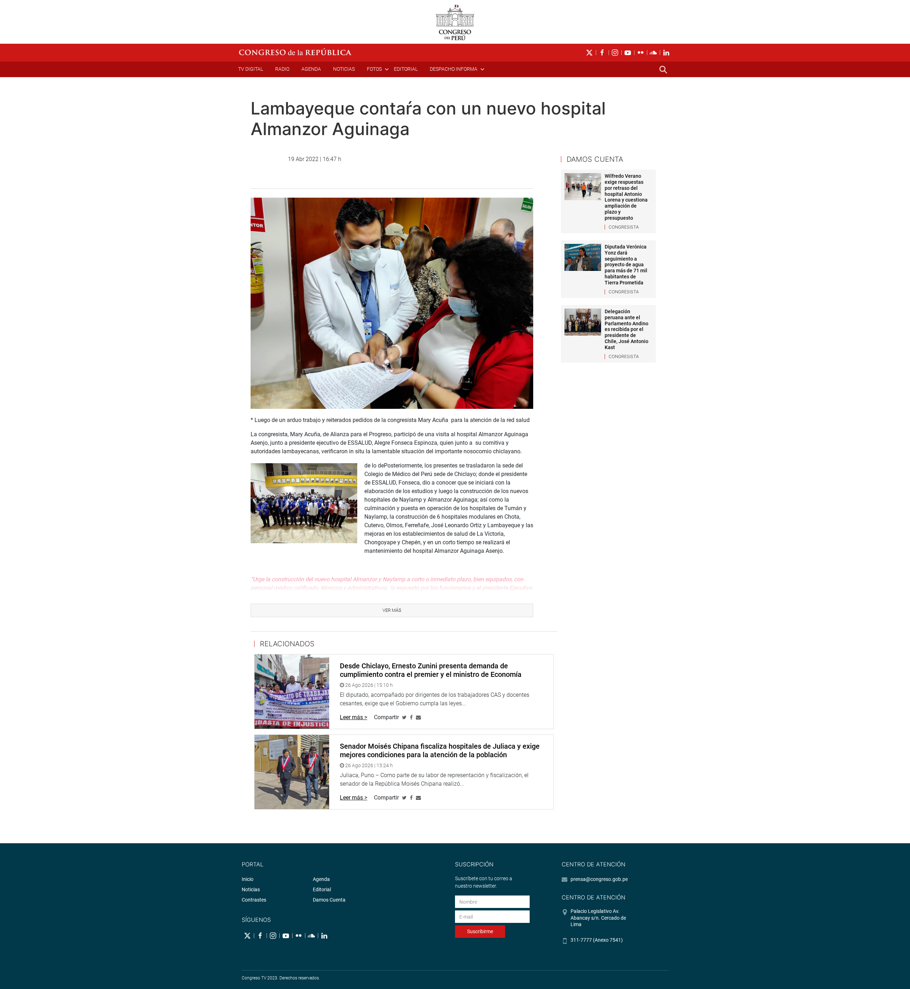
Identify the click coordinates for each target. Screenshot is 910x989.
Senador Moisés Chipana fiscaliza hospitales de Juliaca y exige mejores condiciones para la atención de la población (440, 750)
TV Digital (250, 69)
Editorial (406, 69)
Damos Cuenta (329, 900)
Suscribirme (480, 931)
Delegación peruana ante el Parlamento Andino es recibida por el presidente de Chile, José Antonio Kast (626, 329)
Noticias (344, 69)
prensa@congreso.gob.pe (599, 879)
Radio (282, 69)
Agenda (311, 69)
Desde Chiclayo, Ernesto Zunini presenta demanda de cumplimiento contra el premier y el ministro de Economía (430, 670)
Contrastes (254, 900)
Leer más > (353, 717)
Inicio (247, 879)
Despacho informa (453, 69)
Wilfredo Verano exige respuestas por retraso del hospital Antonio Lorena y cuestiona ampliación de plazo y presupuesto (626, 197)
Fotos (374, 69)
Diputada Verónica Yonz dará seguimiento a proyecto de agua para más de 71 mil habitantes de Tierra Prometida (626, 264)
